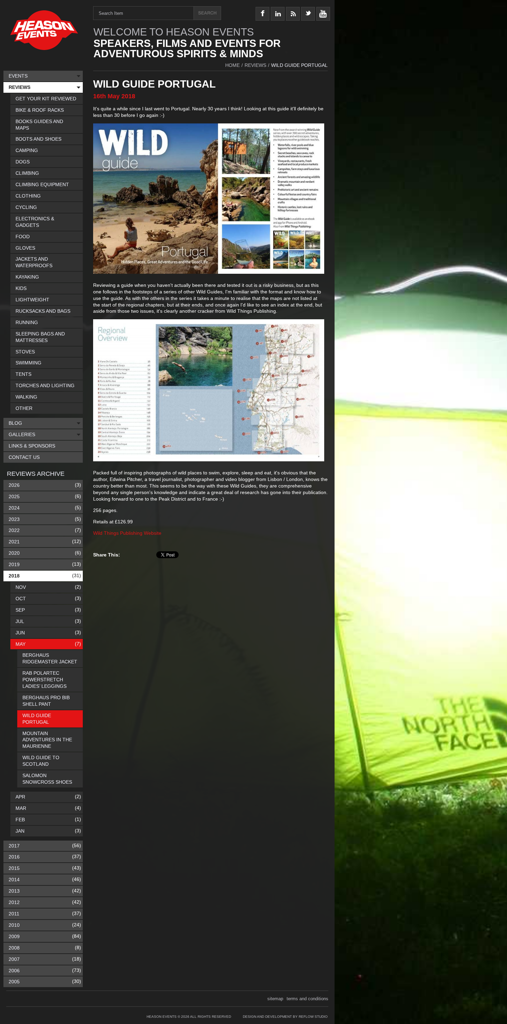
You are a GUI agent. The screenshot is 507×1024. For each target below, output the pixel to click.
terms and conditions (307, 998)
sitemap (275, 998)
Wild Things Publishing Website (127, 533)
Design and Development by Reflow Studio (285, 1016)
